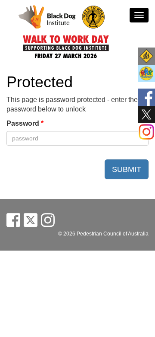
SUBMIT (126, 169)
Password (24, 123)
